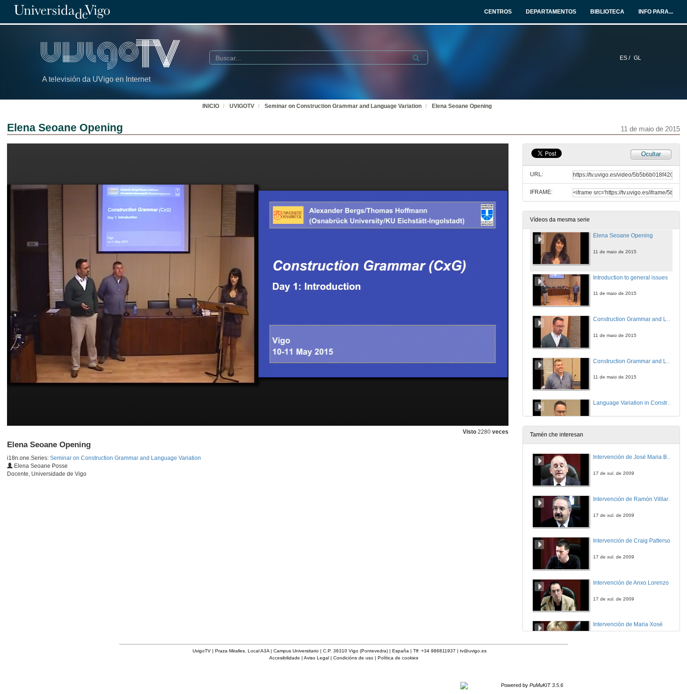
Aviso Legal (316, 657)
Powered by (532, 685)
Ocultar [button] (651, 153)
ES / (625, 58)
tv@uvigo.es (473, 650)
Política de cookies (398, 657)
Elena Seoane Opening (462, 106)
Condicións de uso (353, 657)
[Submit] (416, 58)
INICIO (210, 106)
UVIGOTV (241, 106)
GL (637, 58)
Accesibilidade (284, 657)
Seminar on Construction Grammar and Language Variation (343, 106)
